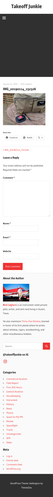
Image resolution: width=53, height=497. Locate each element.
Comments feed (14, 464)
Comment (9, 177)
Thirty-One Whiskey (31, 321)
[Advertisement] (26, 50)
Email (6, 237)
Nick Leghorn (26, 84)
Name (7, 223)
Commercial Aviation (16, 378)
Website (7, 251)
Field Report (12, 383)
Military (10, 404)
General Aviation (14, 391)
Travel (9, 429)
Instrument (11, 399)
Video (9, 442)
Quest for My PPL (14, 416)
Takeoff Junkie (26, 6)
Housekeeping (13, 395)
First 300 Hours (14, 387)
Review (9, 421)
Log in (9, 456)
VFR (8, 438)
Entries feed (12, 460)
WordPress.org (13, 468)
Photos (9, 412)
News (9, 408)
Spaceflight (12, 425)
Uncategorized (13, 433)
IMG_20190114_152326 (17, 149)
